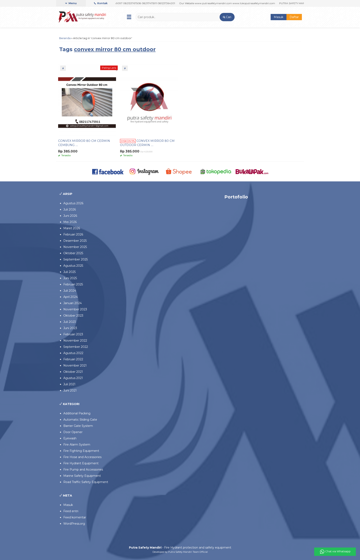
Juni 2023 (70, 328)
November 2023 (75, 309)
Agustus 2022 (73, 353)
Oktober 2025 (73, 253)
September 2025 (75, 259)
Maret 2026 (71, 228)
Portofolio (236, 196)
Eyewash (69, 438)
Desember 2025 (75, 241)
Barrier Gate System (78, 426)
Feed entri (70, 511)
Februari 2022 (73, 359)
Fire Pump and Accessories (83, 469)
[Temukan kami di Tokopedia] (216, 171)
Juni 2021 (70, 390)
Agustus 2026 (73, 203)
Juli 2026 (69, 209)
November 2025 (75, 247)
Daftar (294, 17)
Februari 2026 (73, 234)
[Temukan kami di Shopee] (180, 171)
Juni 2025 (70, 278)
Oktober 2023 (73, 315)
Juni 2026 (70, 216)
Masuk (278, 17)
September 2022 (75, 347)
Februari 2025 (73, 284)
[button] (227, 17)
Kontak (102, 3)
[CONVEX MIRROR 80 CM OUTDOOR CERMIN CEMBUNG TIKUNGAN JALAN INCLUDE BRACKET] (149, 100)
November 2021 (75, 365)
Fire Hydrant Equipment (81, 463)
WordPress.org (74, 523)
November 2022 (75, 340)
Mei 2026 (70, 222)
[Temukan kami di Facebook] (108, 171)
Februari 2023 (73, 334)
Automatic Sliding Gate (80, 419)
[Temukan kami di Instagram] (144, 171)
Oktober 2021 (73, 372)
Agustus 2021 (73, 378)
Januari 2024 (72, 303)
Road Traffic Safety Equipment (85, 482)
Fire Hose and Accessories (82, 457)
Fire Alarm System (76, 444)
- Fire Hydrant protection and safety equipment (180, 547)
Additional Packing (76, 413)
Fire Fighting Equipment (81, 451)
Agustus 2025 (73, 266)
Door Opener (72, 432)
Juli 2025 (69, 272)
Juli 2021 (69, 384)
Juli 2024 (69, 290)
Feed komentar (74, 517)
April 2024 (70, 297)
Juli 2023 (69, 322)
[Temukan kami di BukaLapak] (252, 171)
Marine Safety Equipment (82, 476)
